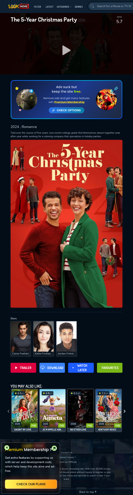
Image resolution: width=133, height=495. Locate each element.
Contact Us (66, 452)
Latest (50, 6)
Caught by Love (22, 430)
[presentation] (8, 411)
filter (37, 6)
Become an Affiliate (66, 462)
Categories (63, 6)
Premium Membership (69, 102)
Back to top (87, 492)
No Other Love (78, 430)
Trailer (25, 368)
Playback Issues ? (67, 457)
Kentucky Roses (107, 430)
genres (79, 6)
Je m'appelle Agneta (52, 430)
